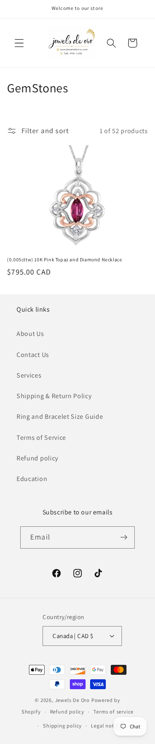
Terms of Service (41, 437)
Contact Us (33, 354)
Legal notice (106, 725)
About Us (30, 333)
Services (29, 375)
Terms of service (113, 711)
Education (32, 478)
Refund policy (37, 458)
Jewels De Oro (73, 700)
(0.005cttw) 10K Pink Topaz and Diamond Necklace (64, 259)
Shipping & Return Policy (54, 396)
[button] (19, 43)
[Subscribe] (123, 537)
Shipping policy (62, 725)
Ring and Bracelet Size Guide (60, 416)
